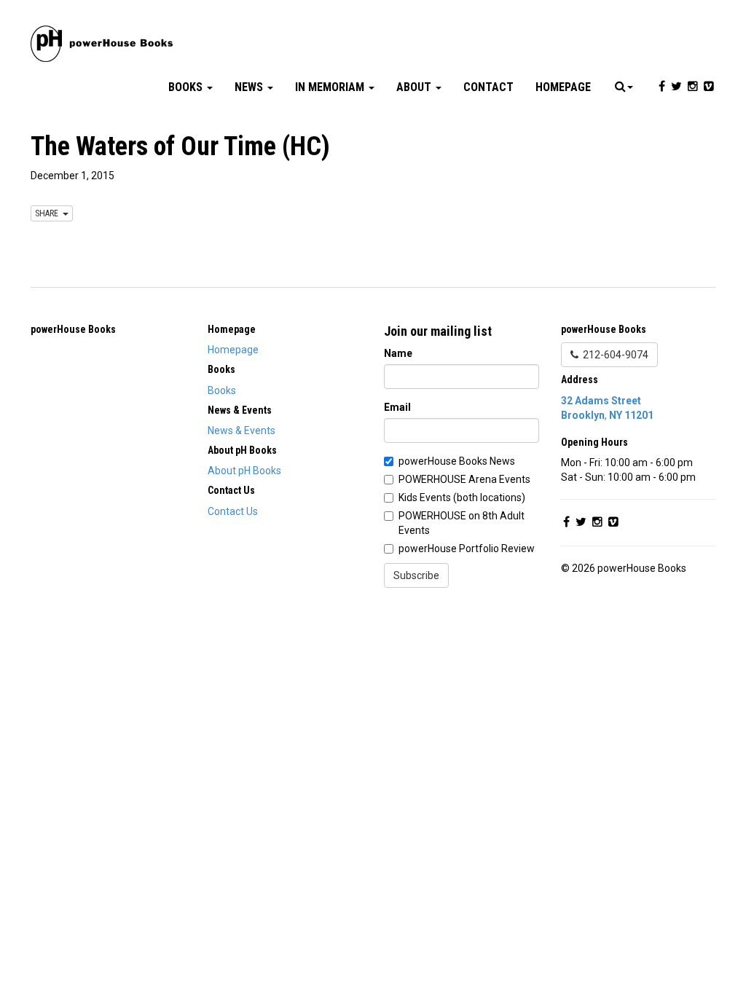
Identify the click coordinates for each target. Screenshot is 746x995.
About (415, 87)
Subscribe (416, 575)
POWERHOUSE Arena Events (464, 479)
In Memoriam (331, 87)
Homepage (563, 87)
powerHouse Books (73, 329)
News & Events (241, 430)
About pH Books (244, 470)
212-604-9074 (613, 355)
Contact (488, 87)
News (250, 87)
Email (397, 407)
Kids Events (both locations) (461, 497)
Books (186, 87)
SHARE (49, 213)
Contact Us (233, 511)
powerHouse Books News (456, 461)
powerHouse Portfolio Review (466, 548)
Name (398, 353)
